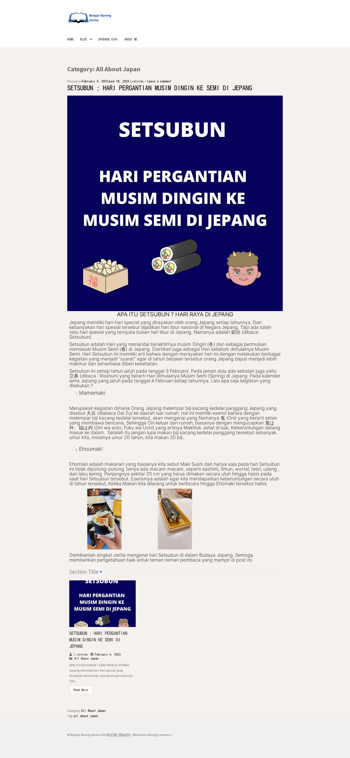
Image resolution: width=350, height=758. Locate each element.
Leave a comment (159, 81)
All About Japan (86, 658)
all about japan (86, 715)
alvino (138, 81)
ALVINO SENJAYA (118, 734)
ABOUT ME (130, 39)
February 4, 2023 (108, 654)
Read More (81, 689)
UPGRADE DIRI (108, 39)
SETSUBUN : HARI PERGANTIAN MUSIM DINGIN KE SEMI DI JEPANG (159, 88)
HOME (70, 39)
